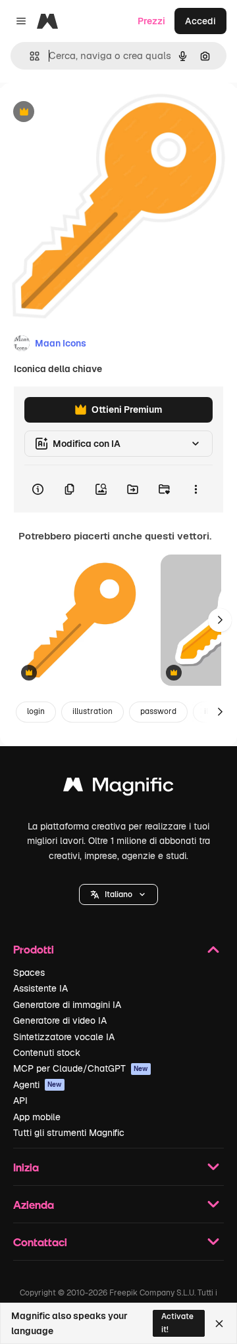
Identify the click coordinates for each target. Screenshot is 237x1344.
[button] (118, 894)
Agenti (37, 1085)
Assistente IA (40, 988)
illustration (92, 711)
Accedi (200, 21)
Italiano (118, 894)
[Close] (219, 1324)
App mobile (37, 1117)
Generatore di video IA (60, 1020)
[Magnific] (118, 788)
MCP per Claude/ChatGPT (80, 1068)
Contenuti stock (46, 1053)
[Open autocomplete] (29, 56)
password (158, 711)
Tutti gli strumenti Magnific (68, 1133)
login (36, 711)
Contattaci (40, 1242)
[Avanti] (220, 620)
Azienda (33, 1204)
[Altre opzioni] (195, 489)
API (20, 1100)
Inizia (26, 1167)
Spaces (29, 972)
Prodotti (33, 949)
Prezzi (151, 21)
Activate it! (177, 1322)
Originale (87, 112)
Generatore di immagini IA (67, 1005)
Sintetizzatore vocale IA (64, 1037)
